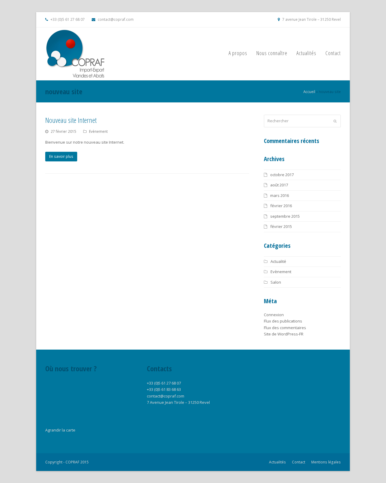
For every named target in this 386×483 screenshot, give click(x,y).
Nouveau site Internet (70, 120)
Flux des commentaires (285, 327)
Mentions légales (326, 462)
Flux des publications (283, 321)
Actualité (278, 261)
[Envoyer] (335, 121)
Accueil (309, 91)
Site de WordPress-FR (283, 334)
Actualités (277, 462)
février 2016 (281, 205)
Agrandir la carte (60, 430)
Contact (298, 462)
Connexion (274, 314)
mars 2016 (279, 195)
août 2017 (279, 185)
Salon (276, 282)
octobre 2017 (282, 174)
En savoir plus (61, 156)
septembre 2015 (285, 216)
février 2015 (281, 226)
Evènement (98, 131)
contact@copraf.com (116, 19)
